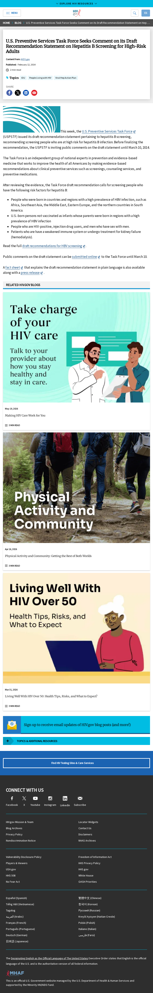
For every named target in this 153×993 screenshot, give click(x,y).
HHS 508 (11, 875)
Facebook (12, 805)
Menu (14, 13)
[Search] (134, 13)
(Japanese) (17, 941)
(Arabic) (15, 916)
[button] (76, 417)
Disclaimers (85, 834)
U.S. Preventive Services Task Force (107, 131)
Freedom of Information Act (95, 857)
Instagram (50, 805)
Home (6, 23)
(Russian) (89, 910)
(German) (16, 935)
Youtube (35, 805)
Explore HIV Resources (76, 3)
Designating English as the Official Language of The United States (49, 958)
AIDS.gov (25, 59)
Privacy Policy (14, 834)
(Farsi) (86, 935)
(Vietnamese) (20, 904)
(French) (16, 923)
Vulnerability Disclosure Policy (23, 857)
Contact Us (84, 828)
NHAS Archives (87, 840)
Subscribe (80, 805)
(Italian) (87, 929)
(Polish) (86, 923)
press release (30, 272)
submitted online (84, 256)
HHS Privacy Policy (89, 863)
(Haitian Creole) (96, 916)
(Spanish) (16, 898)
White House (85, 875)
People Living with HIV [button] (40, 77)
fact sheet (12, 267)
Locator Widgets (88, 822)
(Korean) (88, 904)
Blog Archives (14, 828)
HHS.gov (83, 869)
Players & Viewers (16, 863)
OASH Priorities (87, 881)
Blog (18, 23)
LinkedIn (65, 805)
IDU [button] (23, 78)
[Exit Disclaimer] (134, 131)
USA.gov (11, 869)
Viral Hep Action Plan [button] (65, 78)
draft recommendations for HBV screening (52, 246)
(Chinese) (89, 898)
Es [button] (145, 13)
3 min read (14, 425)
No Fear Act (13, 881)
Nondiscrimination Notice (21, 840)
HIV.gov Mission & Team (19, 822)
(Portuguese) (20, 929)
